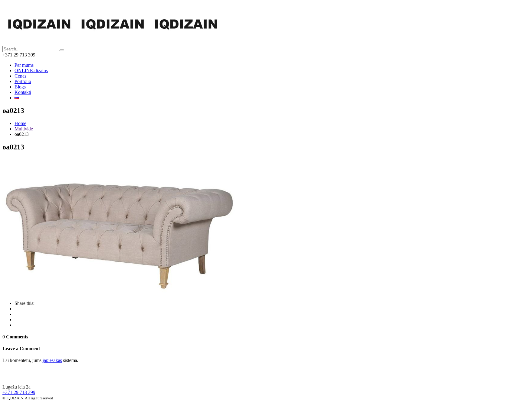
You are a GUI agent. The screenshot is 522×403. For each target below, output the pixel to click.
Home (20, 123)
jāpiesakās (52, 360)
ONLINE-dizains (31, 70)
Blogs (20, 86)
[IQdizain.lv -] (112, 43)
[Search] (62, 50)
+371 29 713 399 (18, 392)
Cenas (20, 75)
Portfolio (22, 81)
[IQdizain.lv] (34, 376)
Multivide (23, 128)
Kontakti (22, 92)
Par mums (24, 65)
